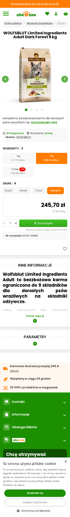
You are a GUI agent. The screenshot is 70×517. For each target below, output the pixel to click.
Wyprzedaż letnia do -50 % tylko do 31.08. (35, 3)
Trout (38, 190)
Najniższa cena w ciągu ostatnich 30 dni (46, 229)
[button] (35, 511)
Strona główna (13, 23)
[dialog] (35, 487)
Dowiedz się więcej (13, 485)
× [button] (65, 461)
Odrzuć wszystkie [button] (35, 502)
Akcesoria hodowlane (39, 23)
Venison (55, 190)
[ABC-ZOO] (26, 14)
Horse (23, 190)
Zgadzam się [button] (35, 493)
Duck (8, 190)
